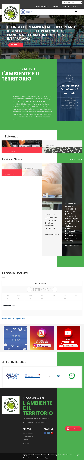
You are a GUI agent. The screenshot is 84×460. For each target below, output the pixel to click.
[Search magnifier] (81, 2)
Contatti (66, 6)
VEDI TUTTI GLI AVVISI (75, 160)
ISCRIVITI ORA (15, 45)
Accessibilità (27, 443)
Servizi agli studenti (42, 6)
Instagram (48, 433)
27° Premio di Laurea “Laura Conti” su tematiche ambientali (51, 223)
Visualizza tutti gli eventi (13, 318)
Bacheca (56, 6)
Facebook (45, 433)
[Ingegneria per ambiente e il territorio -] (11, 13)
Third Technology (42, 458)
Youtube (52, 433)
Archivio (75, 6)
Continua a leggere (52, 234)
